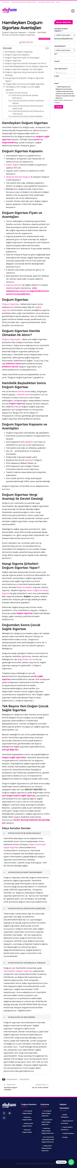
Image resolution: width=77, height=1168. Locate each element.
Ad (55, 54)
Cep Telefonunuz (61, 68)
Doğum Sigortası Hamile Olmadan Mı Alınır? (26, 63)
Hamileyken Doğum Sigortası (18, 52)
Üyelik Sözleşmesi (64, 1116)
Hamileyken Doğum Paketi (46, 2)
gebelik (29, 442)
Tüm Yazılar (5, 2)
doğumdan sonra (26, 659)
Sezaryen (29, 460)
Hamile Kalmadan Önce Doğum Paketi (23, 2)
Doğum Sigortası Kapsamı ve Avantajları (24, 69)
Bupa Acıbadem (24, 587)
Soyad (57, 61)
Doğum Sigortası (44, 38)
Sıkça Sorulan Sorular (18, 93)
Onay (56, 83)
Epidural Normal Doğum (18, 177)
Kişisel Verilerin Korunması (67, 1122)
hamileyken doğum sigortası (18, 971)
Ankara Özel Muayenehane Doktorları (47, 1148)
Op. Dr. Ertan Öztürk (40, 1087)
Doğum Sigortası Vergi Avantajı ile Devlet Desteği (24, 73)
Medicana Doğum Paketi (27, 1118)
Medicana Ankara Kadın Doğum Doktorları (48, 1131)
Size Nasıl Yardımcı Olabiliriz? (61, 30)
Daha (58, 2)
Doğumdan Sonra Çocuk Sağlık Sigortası (25, 84)
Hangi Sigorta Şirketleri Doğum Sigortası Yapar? (24, 79)
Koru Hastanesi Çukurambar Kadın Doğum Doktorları (48, 1139)
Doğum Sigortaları (11, 339)
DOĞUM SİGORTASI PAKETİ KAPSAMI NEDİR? (28, 102)
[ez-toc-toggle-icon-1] (46, 48)
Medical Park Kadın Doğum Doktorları (47, 1122)
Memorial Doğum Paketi (27, 1131)
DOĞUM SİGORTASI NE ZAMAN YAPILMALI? (25, 96)
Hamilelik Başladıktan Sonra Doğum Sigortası (26, 66)
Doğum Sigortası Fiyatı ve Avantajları (22, 58)
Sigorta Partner (13, 285)
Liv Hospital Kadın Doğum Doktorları (46, 1113)
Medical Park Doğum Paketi (27, 1125)
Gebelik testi (23, 394)
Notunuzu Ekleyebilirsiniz (63, 38)
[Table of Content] (47, 48)
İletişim (65, 1137)
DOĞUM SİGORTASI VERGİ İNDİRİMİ (27, 116)
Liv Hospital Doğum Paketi (27, 1112)
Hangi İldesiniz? (60, 46)
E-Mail (56, 76)
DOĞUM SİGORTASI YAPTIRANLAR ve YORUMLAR (28, 112)
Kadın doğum (13, 165)
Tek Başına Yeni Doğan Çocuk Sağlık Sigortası (23, 88)
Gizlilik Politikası (68, 1133)
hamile (21, 391)
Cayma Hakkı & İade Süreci (66, 1128)
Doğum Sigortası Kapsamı (17, 55)
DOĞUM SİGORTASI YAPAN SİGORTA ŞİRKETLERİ (27, 107)
